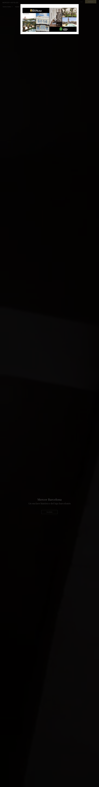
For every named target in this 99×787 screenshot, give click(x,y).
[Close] (77, 5)
